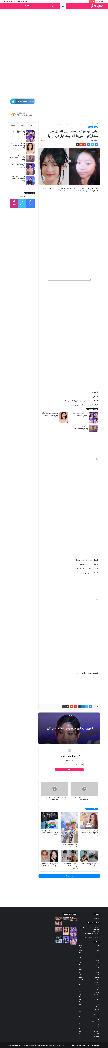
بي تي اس (96, 979)
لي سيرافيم (96, 1031)
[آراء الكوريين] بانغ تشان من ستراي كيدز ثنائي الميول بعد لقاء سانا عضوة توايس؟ (90, 832)
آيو (98, 947)
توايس (97, 992)
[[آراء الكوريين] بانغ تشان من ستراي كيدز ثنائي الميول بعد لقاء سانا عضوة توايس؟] (89, 820)
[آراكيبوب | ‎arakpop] (97, 6)
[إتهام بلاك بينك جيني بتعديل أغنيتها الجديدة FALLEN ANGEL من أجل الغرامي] (73, 919)
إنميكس (97, 957)
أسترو (98, 952)
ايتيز (98, 967)
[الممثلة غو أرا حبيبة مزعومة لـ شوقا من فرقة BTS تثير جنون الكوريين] (49, 856)
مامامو (97, 1033)
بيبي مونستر (96, 982)
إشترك (69, 769)
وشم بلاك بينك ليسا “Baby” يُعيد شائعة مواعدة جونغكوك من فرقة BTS (70, 865)
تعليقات (13, 125)
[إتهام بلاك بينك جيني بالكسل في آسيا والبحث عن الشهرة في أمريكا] (63, 417)
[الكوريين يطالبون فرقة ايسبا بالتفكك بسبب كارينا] (30, 169)
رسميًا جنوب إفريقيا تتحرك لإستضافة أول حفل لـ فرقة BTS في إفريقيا (50, 831)
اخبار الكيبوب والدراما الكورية (14, 1045)
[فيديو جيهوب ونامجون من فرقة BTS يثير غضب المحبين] (69, 827)
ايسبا (98, 969)
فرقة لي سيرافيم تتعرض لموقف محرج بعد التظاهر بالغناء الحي (17, 157)
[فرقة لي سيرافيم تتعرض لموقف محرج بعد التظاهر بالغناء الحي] (93, 428)
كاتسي (97, 1026)
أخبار (63, 6)
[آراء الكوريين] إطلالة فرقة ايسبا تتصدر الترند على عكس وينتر (18, 132)
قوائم (57, 6)
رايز (98, 1004)
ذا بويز (97, 1001)
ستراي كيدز (96, 1009)
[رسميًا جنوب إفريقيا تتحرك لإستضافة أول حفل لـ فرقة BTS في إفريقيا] (49, 820)
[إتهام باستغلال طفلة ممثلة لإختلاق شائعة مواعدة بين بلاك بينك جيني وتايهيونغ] (66, 918)
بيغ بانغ (97, 984)
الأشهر (22, 125)
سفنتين (97, 1011)
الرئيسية (95, 123)
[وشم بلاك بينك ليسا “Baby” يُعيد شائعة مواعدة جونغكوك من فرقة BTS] (69, 856)
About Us (43, 1045)
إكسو (98, 955)
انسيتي (97, 964)
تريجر (98, 989)
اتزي (98, 962)
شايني (97, 1016)
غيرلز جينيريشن (95, 1021)
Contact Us (49, 1045)
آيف (98, 945)
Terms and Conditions (34, 1045)
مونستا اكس (96, 1036)
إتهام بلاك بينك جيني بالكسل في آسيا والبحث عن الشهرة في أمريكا (17, 145)
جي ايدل (97, 996)
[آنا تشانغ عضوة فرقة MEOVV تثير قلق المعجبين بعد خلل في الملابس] (30, 180)
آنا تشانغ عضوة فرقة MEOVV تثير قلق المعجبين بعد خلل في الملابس (18, 178)
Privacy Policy (25, 1045)
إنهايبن (97, 960)
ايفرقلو (97, 972)
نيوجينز (90, 127)
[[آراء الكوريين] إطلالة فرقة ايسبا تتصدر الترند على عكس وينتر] (93, 417)
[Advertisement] (54, 40)
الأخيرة (32, 125)
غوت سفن (96, 1019)
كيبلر (98, 1028)
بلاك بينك (97, 977)
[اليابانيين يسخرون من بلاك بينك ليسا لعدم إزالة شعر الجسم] (89, 856)
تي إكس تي (96, 994)
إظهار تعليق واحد (69, 876)
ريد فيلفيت (96, 1006)
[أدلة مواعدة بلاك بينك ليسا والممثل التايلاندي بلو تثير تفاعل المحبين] (58, 921)
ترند (98, 987)
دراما (51, 6)
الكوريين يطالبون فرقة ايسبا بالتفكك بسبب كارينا (69, 728)
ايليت (98, 974)
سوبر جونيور (96, 1014)
